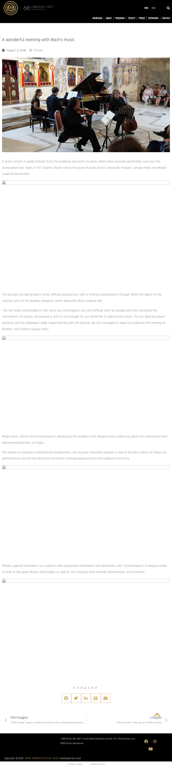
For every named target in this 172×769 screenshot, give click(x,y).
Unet (78, 758)
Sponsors (153, 18)
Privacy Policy (75, 764)
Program (119, 18)
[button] (66, 698)
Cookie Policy (98, 764)
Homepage (97, 18)
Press (142, 18)
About (109, 18)
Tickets (131, 18)
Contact (166, 18)
